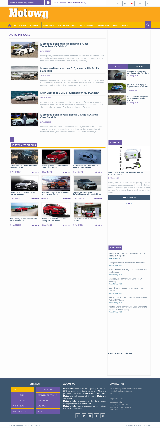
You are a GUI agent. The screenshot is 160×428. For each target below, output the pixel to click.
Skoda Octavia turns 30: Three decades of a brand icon (78, 2)
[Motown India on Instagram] (140, 3)
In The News (115, 247)
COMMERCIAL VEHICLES (108, 25)
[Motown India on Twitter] (124, 3)
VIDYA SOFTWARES (144, 426)
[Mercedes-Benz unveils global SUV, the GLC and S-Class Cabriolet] (24, 119)
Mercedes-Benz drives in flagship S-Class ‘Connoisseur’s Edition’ (64, 45)
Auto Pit (16, 390)
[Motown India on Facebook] (117, 3)
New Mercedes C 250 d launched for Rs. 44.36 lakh (69, 92)
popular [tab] (139, 66)
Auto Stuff (48, 25)
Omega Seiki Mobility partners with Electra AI (127, 262)
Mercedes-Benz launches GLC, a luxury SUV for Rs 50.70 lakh (69, 69)
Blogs (125, 25)
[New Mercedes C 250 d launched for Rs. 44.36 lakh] (24, 97)
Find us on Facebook (120, 353)
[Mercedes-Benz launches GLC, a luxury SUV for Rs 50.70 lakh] (24, 73)
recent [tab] (118, 66)
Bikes (22, 400)
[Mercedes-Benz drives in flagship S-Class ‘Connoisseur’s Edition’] (24, 49)
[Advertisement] (105, 14)
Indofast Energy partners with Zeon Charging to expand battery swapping (128, 308)
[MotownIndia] (30, 13)
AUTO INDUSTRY (87, 25)
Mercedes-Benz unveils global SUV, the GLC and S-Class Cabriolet (70, 116)
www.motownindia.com (80, 403)
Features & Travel (67, 25)
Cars (22, 395)
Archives (42, 406)
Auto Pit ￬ (35, 25)
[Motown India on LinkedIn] (147, 3)
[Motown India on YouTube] (132, 3)
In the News (20, 25)
